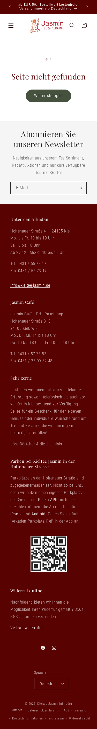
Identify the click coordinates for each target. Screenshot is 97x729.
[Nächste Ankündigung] (87, 6)
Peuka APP (48, 499)
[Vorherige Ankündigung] (10, 6)
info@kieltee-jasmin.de (30, 285)
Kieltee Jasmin (47, 704)
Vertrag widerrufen (26, 627)
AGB (66, 710)
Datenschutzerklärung (43, 710)
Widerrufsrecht (79, 718)
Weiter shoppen (48, 95)
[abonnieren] (80, 188)
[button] (11, 25)
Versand (80, 710)
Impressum (56, 718)
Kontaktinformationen (27, 718)
